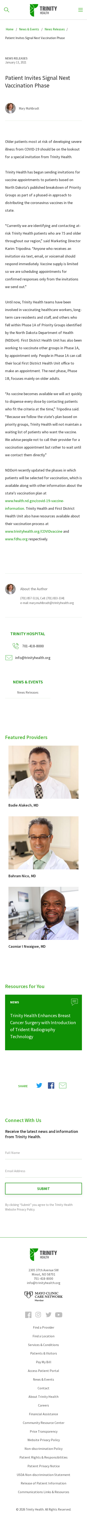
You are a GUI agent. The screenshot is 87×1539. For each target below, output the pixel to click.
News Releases (27, 692)
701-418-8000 (43, 1278)
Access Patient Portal (43, 1371)
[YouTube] (59, 1319)
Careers (43, 1405)
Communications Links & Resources (43, 1492)
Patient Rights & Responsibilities (43, 1457)
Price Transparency (43, 1431)
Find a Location (43, 1336)
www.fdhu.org (16, 538)
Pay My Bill (43, 1362)
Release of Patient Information (43, 1483)
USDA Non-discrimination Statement (43, 1475)
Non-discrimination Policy (43, 1448)
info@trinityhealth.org (32, 657)
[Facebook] (28, 1319)
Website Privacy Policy (43, 1440)
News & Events (28, 681)
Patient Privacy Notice (43, 1466)
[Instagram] (38, 1319)
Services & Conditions (43, 1345)
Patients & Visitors (43, 1353)
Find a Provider (43, 1327)
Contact (43, 1388)
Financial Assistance (43, 1414)
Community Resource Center (43, 1423)
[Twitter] (49, 1319)
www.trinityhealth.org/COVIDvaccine (33, 531)
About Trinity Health (43, 1396)
